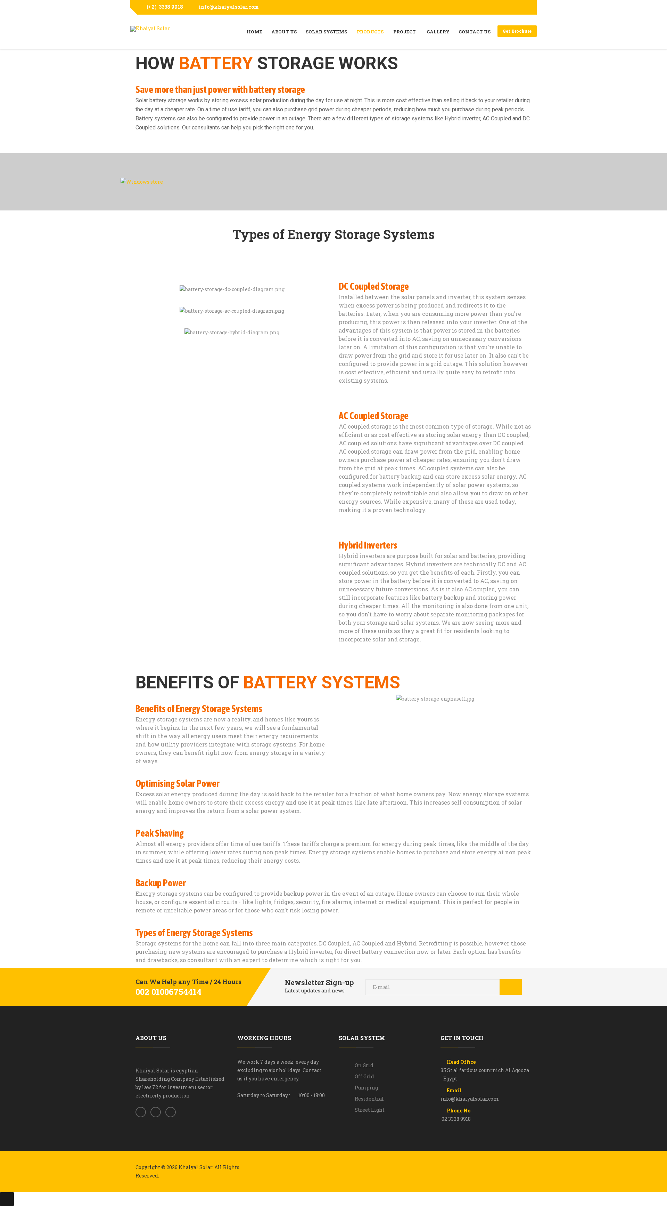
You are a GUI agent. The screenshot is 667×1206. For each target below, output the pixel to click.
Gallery (438, 32)
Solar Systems (326, 32)
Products (370, 32)
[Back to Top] (7, 1199)
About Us (284, 32)
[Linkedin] (170, 1112)
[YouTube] (525, 7)
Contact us (475, 32)
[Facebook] (515, 7)
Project (405, 32)
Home (254, 32)
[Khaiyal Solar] (150, 29)
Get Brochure (517, 31)
